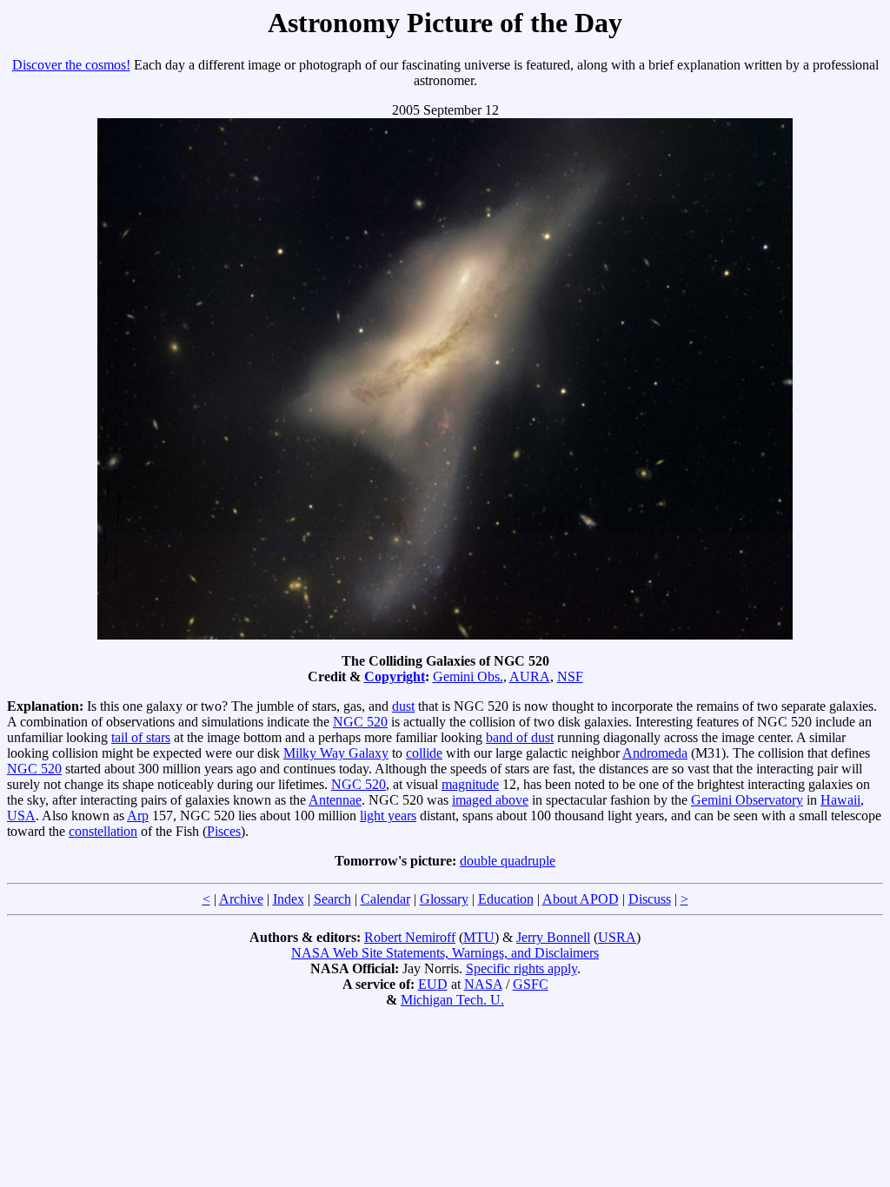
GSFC (530, 984)
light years (388, 815)
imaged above (490, 799)
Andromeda (654, 753)
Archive (241, 899)
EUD (433, 984)
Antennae (335, 799)
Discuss (649, 899)
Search (332, 899)
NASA (483, 984)
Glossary (444, 899)
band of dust (520, 737)
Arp (138, 815)
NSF (570, 676)
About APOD (580, 899)
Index (288, 899)
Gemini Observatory (747, 799)
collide (424, 753)
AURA (529, 676)
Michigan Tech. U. (452, 999)
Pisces (224, 831)
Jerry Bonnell (553, 937)
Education (506, 899)
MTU (479, 937)
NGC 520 (360, 721)
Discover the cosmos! (71, 64)
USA (21, 815)
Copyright (394, 676)
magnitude (470, 784)
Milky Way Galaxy (336, 753)
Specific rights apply (521, 968)
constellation (103, 831)
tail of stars (140, 737)
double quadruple (507, 860)
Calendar (385, 899)
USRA (617, 937)
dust (403, 706)
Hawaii (840, 799)
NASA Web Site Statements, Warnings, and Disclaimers (445, 952)
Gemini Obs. (468, 676)
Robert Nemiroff (409, 937)
